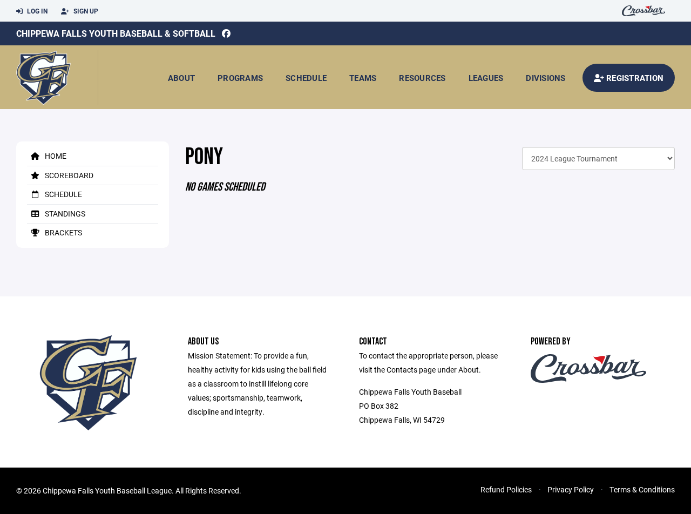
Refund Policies (506, 489)
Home (54, 156)
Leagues (486, 77)
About (181, 77)
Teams (362, 77)
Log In (36, 10)
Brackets (62, 232)
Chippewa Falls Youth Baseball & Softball (115, 33)
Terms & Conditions (642, 489)
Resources (422, 77)
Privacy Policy (570, 489)
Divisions (545, 77)
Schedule (306, 77)
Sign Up (85, 10)
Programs (240, 77)
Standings (64, 213)
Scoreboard (68, 175)
